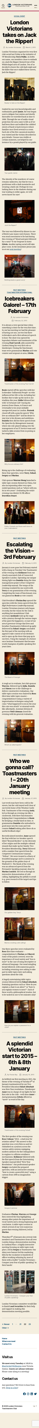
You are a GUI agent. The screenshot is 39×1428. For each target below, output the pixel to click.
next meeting (15, 249)
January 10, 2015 (28, 1075)
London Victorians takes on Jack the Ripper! (19, 31)
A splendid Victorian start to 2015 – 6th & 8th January (19, 1056)
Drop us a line (12, 1388)
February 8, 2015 (31, 563)
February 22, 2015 (20, 321)
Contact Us (6, 1344)
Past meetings (19, 290)
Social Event (19, 16)
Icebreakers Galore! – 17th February (19, 304)
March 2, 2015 (31, 47)
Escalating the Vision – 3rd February (20, 550)
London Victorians (14, 47)
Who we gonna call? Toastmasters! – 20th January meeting (19, 776)
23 (30, 1324)
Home (4, 1338)
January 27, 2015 (31, 798)
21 (20, 1324)
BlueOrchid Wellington (12, 1366)
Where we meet (8, 1341)
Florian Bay (14, 1075)
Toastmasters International (19, 292)
